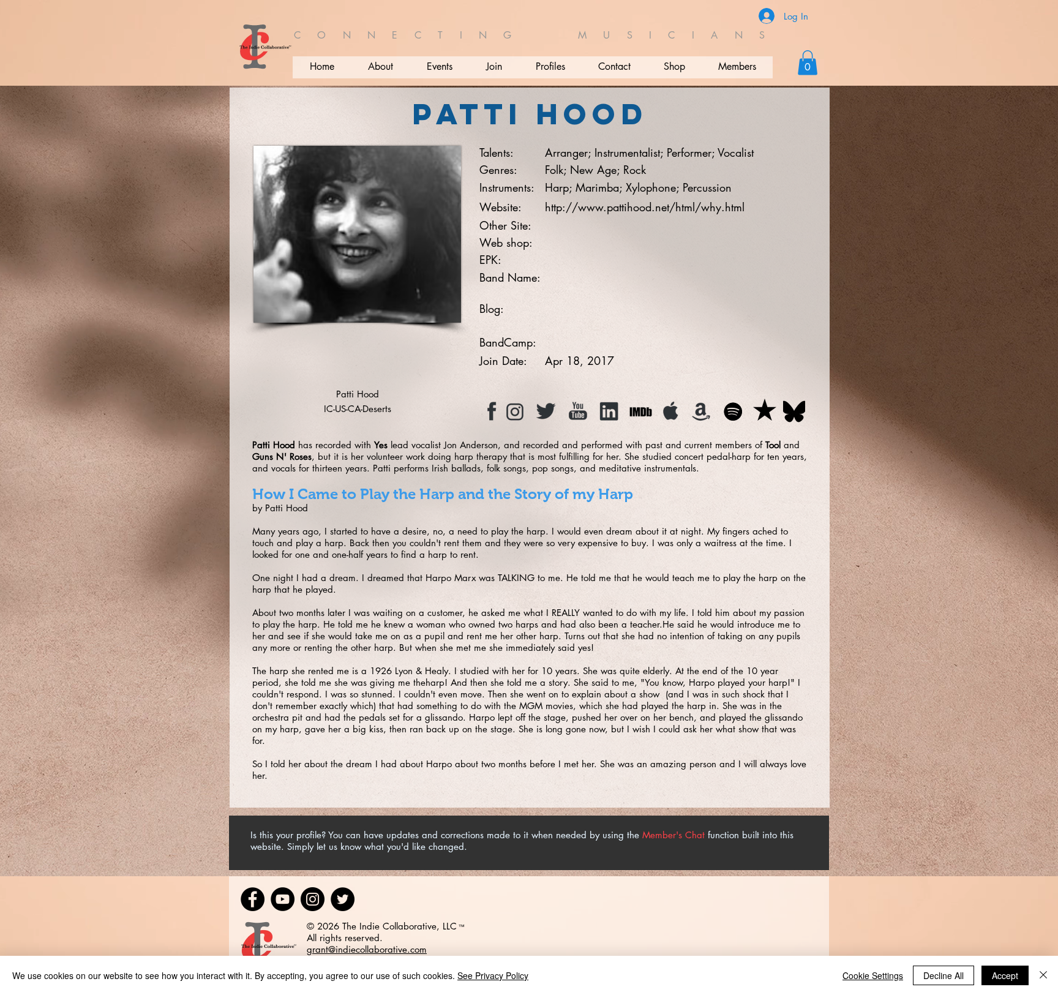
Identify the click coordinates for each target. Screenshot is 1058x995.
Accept (1005, 975)
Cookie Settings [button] (872, 975)
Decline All (943, 975)
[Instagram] (313, 899)
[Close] (1043, 975)
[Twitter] (343, 899)
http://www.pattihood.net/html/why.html (645, 207)
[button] (807, 62)
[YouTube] (283, 899)
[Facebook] (252, 899)
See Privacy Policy (492, 975)
